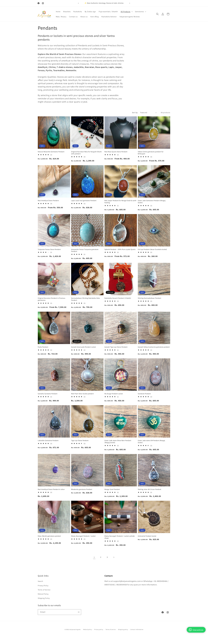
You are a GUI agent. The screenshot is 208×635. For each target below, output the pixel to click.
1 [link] (94, 557)
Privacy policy (98, 629)
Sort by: (135, 112)
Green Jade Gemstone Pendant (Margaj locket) (152, 202)
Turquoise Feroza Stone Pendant (49, 249)
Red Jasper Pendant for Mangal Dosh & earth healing (120, 202)
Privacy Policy (43, 585)
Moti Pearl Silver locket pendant (82, 394)
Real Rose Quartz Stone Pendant (115, 152)
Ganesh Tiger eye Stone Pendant (115, 347)
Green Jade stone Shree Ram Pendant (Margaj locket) (117, 442)
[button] (126, 11)
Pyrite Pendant (43, 347)
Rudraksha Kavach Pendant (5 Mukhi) (117, 298)
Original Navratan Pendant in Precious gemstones (51, 299)
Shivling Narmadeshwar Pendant (149, 298)
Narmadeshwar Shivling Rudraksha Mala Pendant (85, 299)
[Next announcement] (129, 3)
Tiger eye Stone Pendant (79, 441)
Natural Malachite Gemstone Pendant (51, 152)
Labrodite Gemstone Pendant (48, 441)
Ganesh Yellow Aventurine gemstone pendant (154, 347)
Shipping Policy (44, 598)
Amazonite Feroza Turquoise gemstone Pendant (84, 250)
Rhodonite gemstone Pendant (81, 489)
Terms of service (111, 629)
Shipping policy (123, 629)
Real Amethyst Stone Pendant (48, 201)
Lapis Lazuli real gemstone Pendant (83, 201)
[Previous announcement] (78, 3)
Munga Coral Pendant (112, 489)
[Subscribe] (78, 612)
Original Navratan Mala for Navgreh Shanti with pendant (86, 153)
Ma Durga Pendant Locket (113, 394)
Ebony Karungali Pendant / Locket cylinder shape (119, 537)
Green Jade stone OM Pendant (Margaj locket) (151, 442)
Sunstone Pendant (144, 394)
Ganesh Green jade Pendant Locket (83, 347)
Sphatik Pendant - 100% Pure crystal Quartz (119, 249)
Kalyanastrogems (75, 629)
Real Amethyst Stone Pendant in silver (51, 489)
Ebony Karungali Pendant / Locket (83, 536)
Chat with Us (198, 630)
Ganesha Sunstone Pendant (47, 394)
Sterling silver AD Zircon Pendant (149, 489)
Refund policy (87, 629)
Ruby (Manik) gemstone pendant (49, 536)
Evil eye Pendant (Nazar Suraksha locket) (152, 249)
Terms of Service (44, 590)
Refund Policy (43, 594)
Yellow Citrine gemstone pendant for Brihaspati (150, 153)
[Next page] (113, 557)
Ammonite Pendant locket (147, 536)
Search (40, 581)
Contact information (136, 629)
